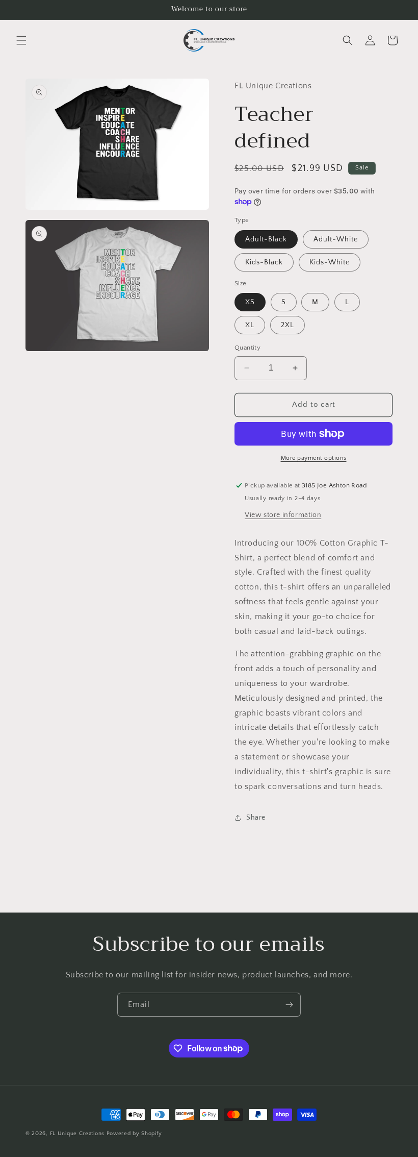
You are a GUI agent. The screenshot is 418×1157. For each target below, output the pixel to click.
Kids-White (329, 262)
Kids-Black (264, 262)
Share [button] (256, 818)
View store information (283, 515)
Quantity (247, 347)
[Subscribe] (289, 1005)
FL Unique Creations (77, 1133)
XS (250, 302)
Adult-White (336, 239)
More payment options (314, 458)
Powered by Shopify (134, 1133)
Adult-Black (266, 239)
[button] (21, 40)
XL (249, 325)
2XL (287, 325)
